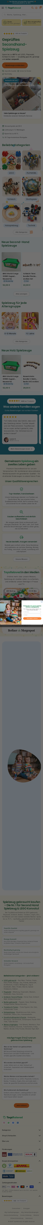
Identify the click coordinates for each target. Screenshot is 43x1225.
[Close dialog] (41, 602)
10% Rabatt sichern (32, 618)
